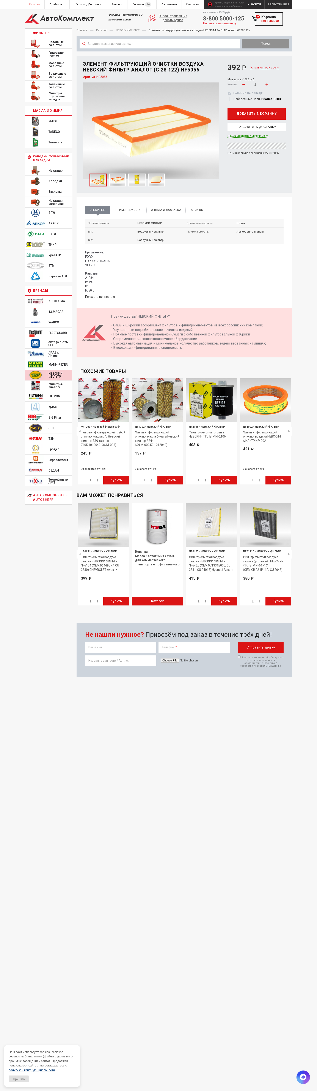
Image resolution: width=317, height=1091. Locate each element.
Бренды (40, 291)
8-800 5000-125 (223, 18)
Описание (97, 209)
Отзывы (197, 209)
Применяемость (128, 209)
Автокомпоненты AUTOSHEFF (50, 497)
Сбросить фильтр (257, 53)
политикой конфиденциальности (32, 1070)
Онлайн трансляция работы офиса (173, 18)
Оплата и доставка (166, 209)
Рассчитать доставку (256, 127)
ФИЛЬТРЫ (41, 33)
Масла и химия (48, 111)
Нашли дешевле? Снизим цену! (248, 135)
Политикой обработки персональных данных (260, 664)
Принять (19, 1079)
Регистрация (278, 4)
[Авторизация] (315, 2)
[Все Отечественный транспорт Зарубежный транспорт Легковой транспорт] (160, 53)
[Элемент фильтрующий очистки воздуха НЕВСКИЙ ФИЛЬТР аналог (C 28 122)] (151, 130)
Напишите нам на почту (220, 23)
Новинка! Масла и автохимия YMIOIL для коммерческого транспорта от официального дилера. (157, 560)
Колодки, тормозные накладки (51, 158)
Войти (256, 4)
